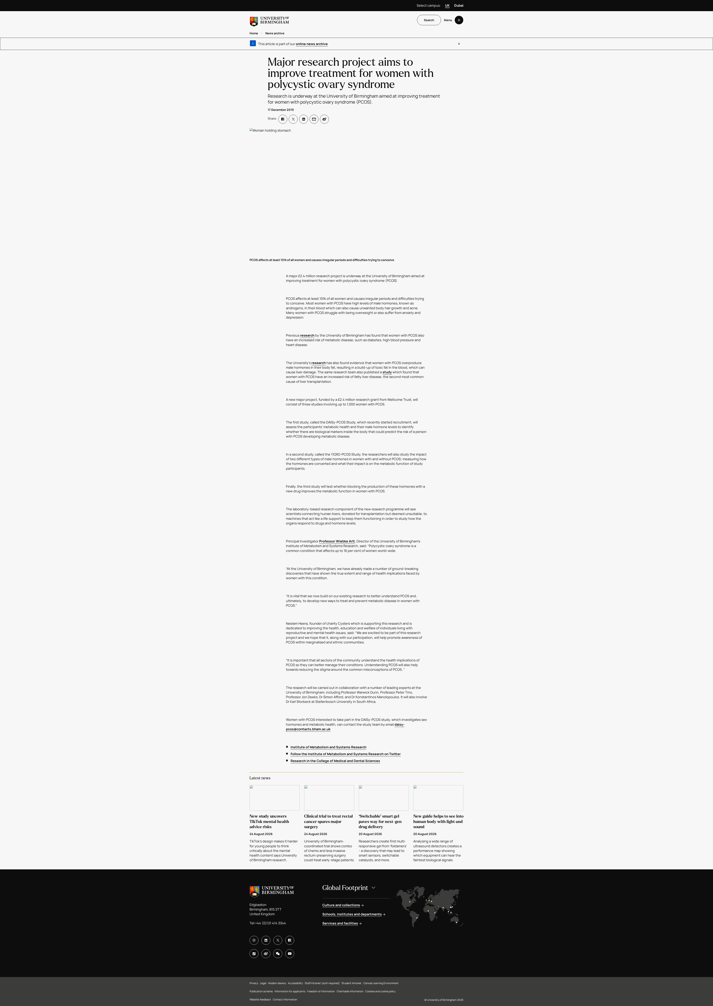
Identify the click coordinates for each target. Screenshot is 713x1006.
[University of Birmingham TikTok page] (254, 953)
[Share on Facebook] (282, 119)
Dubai (458, 5)
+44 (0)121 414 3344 (270, 923)
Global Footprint (345, 887)
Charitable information (350, 991)
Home (254, 33)
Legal (263, 983)
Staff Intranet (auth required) (322, 983)
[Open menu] (459, 20)
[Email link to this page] (314, 119)
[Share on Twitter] (293, 119)
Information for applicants (290, 991)
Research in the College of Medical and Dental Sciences (335, 761)
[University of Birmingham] (269, 20)
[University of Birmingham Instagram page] (254, 940)
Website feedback (260, 999)
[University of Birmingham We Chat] (277, 953)
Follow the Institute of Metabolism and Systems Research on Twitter (346, 754)
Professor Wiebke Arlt (337, 541)
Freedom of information (321, 991)
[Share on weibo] (324, 119)
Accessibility (295, 983)
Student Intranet (351, 983)
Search (429, 20)
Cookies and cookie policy (380, 991)
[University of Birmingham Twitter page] (277, 940)
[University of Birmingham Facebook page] (289, 940)
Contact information (285, 999)
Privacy (254, 983)
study (387, 372)
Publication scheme (261, 991)
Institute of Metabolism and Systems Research (328, 747)
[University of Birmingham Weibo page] (265, 953)
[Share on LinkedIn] (303, 119)
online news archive (312, 44)
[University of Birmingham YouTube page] (289, 953)
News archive (274, 33)
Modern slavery (277, 983)
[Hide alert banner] (459, 43)
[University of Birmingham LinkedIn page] (265, 940)
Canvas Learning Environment (381, 983)
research (307, 335)
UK (447, 5)
